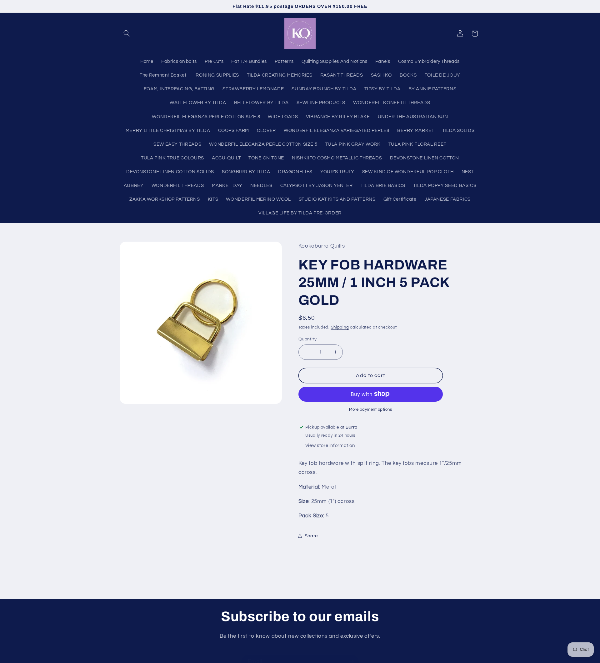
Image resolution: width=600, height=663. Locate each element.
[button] (127, 33)
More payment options (370, 409)
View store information (330, 445)
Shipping (340, 327)
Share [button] (311, 536)
